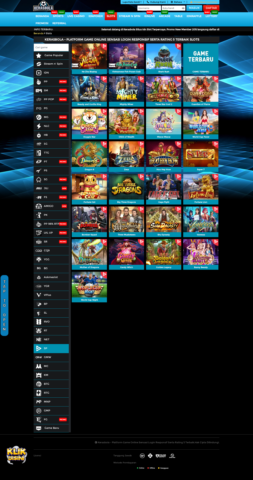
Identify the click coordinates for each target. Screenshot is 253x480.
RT (45, 330)
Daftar (211, 8)
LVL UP (48, 232)
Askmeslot (51, 277)
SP (45, 348)
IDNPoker (96, 16)
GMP (47, 410)
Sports (58, 16)
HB (46, 134)
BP (45, 303)
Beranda (42, 16)
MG (46, 117)
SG (45, 179)
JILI (46, 188)
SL (45, 312)
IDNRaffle (194, 16)
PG (46, 108)
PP (45, 81)
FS (45, 197)
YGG (46, 259)
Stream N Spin (129, 16)
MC (46, 366)
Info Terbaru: (43, 29)
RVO (47, 321)
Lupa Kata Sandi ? (132, 2)
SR (45, 241)
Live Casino (76, 16)
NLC (46, 125)
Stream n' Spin (53, 63)
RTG (46, 392)
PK (45, 214)
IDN (46, 72)
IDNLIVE (149, 16)
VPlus (47, 294)
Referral (59, 23)
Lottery (211, 16)
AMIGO (48, 205)
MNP (47, 401)
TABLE (178, 16)
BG (46, 268)
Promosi (42, 23)
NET (46, 339)
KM (46, 374)
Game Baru (51, 427)
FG (45, 419)
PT (45, 161)
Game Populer (53, 55)
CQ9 (47, 250)
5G (45, 143)
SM (46, 90)
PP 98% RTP (51, 223)
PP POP (49, 99)
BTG (46, 383)
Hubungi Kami (158, 2)
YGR (46, 286)
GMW (47, 357)
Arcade (164, 16)
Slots (111, 16)
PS (45, 170)
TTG (46, 152)
